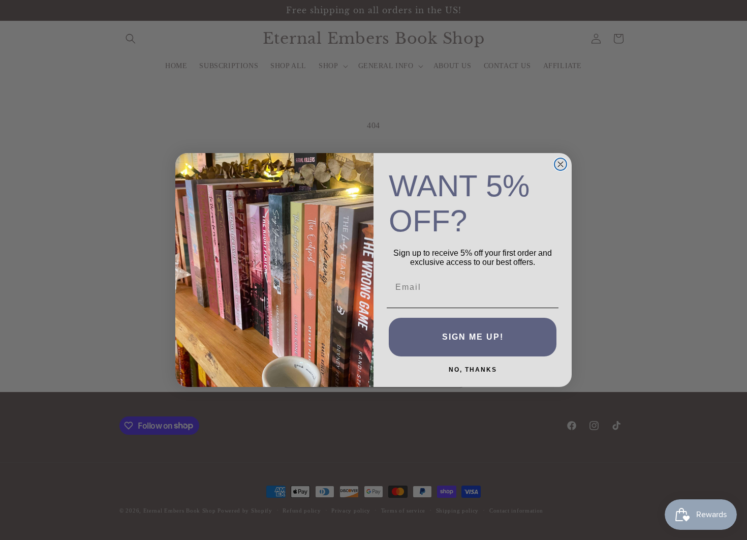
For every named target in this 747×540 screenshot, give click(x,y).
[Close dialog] (560, 164)
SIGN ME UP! (473, 337)
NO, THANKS (473, 369)
